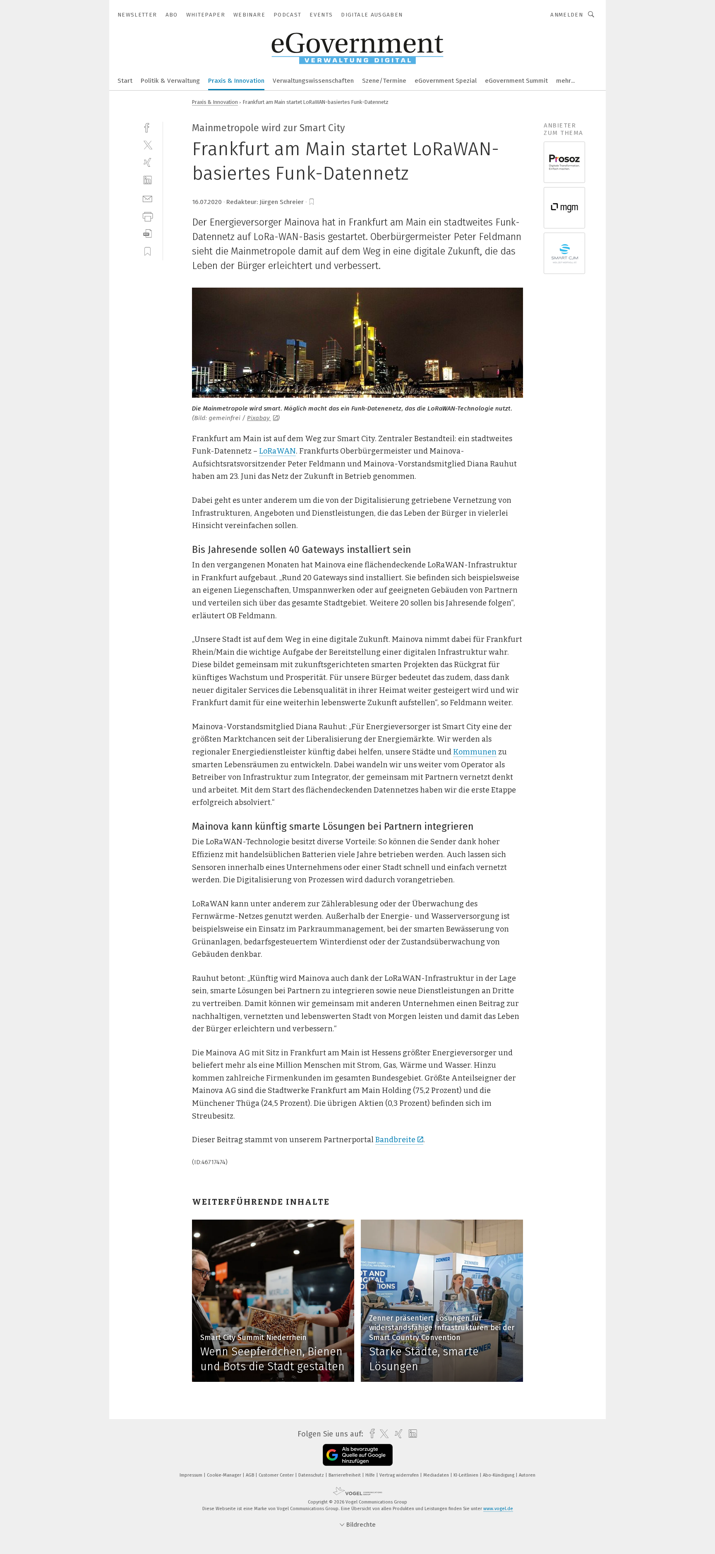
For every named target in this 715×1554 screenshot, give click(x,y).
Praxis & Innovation (236, 80)
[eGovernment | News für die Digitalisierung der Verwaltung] (125, 80)
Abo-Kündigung (499, 1475)
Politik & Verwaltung (170, 80)
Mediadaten (436, 1475)
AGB (250, 1475)
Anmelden (566, 14)
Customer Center (277, 1475)
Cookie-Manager (224, 1475)
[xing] (147, 162)
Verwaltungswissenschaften (313, 80)
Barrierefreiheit (345, 1475)
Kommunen (475, 752)
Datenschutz (311, 1475)
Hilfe (370, 1475)
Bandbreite (395, 1139)
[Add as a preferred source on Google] (358, 1455)
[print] (147, 216)
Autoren (527, 1475)
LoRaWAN (277, 451)
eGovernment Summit (516, 80)
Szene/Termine (384, 80)
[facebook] (147, 127)
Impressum (192, 1475)
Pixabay (259, 418)
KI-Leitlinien (466, 1475)
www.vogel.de (498, 1508)
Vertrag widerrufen (399, 1475)
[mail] (147, 198)
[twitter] (147, 144)
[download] (147, 233)
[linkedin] (147, 180)
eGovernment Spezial (446, 80)
